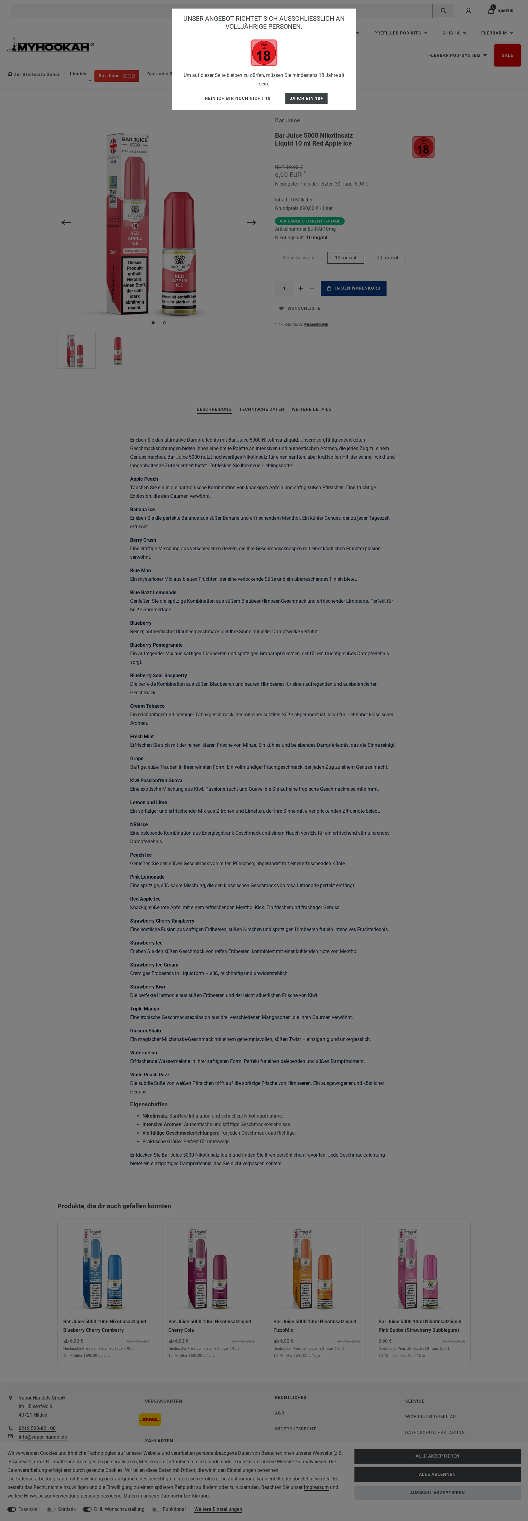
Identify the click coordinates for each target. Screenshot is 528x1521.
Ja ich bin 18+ (306, 98)
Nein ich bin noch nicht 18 (238, 98)
